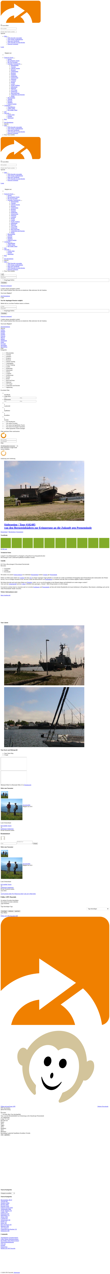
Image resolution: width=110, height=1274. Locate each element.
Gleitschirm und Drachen (18, 94)
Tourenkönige (11, 107)
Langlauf (13, 80)
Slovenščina (4, 347)
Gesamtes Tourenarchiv (14, 63)
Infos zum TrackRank (13, 41)
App (5, 111)
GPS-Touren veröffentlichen (15, 39)
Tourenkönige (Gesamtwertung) (9, 1237)
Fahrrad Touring (15, 68)
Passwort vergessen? (6, 285)
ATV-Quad (14, 90)
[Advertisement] (55, 608)
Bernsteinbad (34, 574)
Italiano (3, 339)
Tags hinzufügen (5, 906)
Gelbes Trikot (11, 108)
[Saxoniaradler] (11, 805)
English (3, 333)
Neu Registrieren (8, 122)
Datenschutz (4, 1247)
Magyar (3, 337)
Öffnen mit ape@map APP (8, 1106)
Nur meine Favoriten (11, 423)
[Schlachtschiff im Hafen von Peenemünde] (55, 655)
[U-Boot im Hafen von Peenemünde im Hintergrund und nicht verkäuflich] (55, 717)
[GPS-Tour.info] (55, 22)
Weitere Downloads (103, 1106)
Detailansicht (27, 785)
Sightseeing (14, 91)
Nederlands (4, 340)
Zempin (45, 574)
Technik (6, 420)
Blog (5, 119)
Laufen (13, 84)
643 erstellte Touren (6, 825)
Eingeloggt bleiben (9, 280)
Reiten (13, 96)
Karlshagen (36, 587)
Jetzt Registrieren (5, 296)
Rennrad (13, 70)
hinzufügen (4, 911)
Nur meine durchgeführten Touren (15, 425)
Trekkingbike (14, 71)
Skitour (8, 372)
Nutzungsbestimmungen (7, 1242)
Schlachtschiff (12, 584)
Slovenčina (4, 345)
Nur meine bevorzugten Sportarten (15, 426)
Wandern (13, 74)
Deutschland (4, 532)
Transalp (13, 67)
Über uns (6, 113)
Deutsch (3, 331)
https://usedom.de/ (5, 595)
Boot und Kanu (15, 93)
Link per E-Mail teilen (30, 893)
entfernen (11, 911)
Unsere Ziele (11, 114)
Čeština (3, 330)
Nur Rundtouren (10, 421)
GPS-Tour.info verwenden (15, 38)
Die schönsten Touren (13, 60)
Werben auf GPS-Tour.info (8, 1248)
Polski (2, 342)
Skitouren (13, 79)
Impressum (10, 118)
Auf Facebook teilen (6, 893)
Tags (11, 906)
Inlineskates (14, 87)
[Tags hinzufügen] (55, 908)
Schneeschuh (14, 77)
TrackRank (7, 394)
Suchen (10, 59)
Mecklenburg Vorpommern (16, 532)
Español (3, 334)
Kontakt (10, 116)
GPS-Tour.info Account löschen (16, 42)
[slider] (56, 404)
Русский (3, 343)
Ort (31, 578)
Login (2, 47)
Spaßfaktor (7, 410)
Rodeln (13, 82)
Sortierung (12, 458)
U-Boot (23, 584)
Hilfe (5, 36)
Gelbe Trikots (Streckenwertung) (9, 1239)
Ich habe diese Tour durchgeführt (12, 1114)
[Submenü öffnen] (10, 113)
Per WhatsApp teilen (17, 893)
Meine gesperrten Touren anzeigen (15, 428)
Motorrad (13, 88)
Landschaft (7, 406)
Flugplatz (29, 582)
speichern (17, 911)
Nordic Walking (15, 85)
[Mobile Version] (4, 549)
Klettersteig (14, 76)
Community (7, 105)
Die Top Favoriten (13, 62)
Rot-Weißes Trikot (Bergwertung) (10, 1240)
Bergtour (13, 73)
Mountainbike (15, 65)
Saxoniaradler (26, 805)
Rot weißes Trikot (12, 110)
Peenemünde (53, 574)
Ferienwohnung (18, 574)
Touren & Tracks (9, 57)
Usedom (22, 578)
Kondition (7, 415)
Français (3, 336)
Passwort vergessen (13, 44)
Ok (2, 1134)
